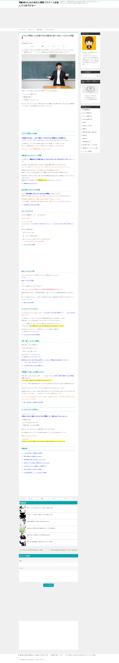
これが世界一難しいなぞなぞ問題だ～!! (34, 365)
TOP (34, 655)
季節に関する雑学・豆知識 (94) (89, 132)
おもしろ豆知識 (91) (87, 112)
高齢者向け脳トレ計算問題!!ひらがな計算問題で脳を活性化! (38, 534)
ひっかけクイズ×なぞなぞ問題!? (32, 334)
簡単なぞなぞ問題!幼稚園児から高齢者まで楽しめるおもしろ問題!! (39, 541)
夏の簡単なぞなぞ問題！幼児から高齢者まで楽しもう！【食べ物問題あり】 (41, 528)
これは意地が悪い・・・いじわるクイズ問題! (35, 472)
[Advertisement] (59, 18)
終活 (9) (84, 138)
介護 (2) (84, 122)
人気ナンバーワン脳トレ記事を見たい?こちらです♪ (37, 462)
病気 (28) (85, 135)
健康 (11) (85, 128)
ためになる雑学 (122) (87, 119)
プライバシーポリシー (50, 29)
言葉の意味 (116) (86, 141)
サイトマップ (31, 29)
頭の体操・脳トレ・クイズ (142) (90, 144)
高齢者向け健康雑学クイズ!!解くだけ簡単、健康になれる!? (38, 521)
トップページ (22, 29)
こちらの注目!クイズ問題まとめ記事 (33, 453)
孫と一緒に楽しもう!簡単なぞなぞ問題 (33, 402)
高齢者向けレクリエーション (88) (90, 148)
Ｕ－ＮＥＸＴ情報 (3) (87, 151)
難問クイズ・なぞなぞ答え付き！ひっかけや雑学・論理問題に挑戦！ (40, 507)
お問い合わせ (39, 29)
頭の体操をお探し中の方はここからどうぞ (34, 459)
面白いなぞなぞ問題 (29, 302)
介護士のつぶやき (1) (87, 125)
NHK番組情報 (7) (86, 109)
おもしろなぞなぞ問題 (29, 244)
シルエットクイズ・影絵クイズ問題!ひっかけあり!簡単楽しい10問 (39, 514)
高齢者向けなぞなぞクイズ (30, 183)
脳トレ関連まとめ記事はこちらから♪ (33, 456)
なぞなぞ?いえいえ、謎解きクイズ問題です (35, 466)
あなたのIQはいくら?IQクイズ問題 (32, 469)
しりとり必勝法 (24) (87, 116)
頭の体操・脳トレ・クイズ (27, 43)
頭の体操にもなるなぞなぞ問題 (32, 204)
